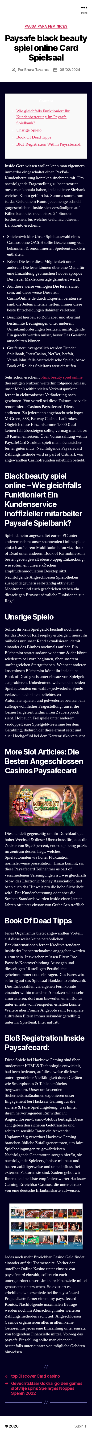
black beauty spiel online (62, 377)
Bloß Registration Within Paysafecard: (48, 144)
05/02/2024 (70, 69)
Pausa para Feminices (46, 26)
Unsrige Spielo (29, 130)
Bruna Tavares (36, 69)
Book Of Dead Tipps (33, 137)
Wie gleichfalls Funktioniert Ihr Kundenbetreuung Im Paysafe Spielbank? (43, 117)
